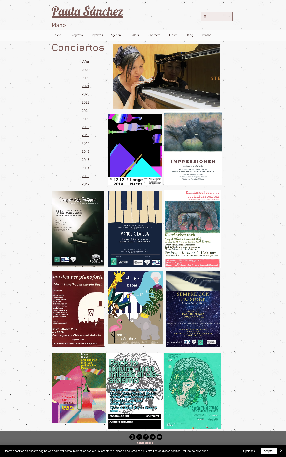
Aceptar (268, 451)
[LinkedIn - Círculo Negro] (139, 437)
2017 (85, 143)
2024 (85, 86)
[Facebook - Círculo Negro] (146, 437)
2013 (85, 176)
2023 (85, 94)
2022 (85, 102)
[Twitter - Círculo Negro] (153, 437)
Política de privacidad (195, 451)
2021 (85, 110)
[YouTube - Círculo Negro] (159, 437)
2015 (85, 160)
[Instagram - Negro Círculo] (132, 437)
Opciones (249, 451)
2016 (85, 151)
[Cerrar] (281, 451)
